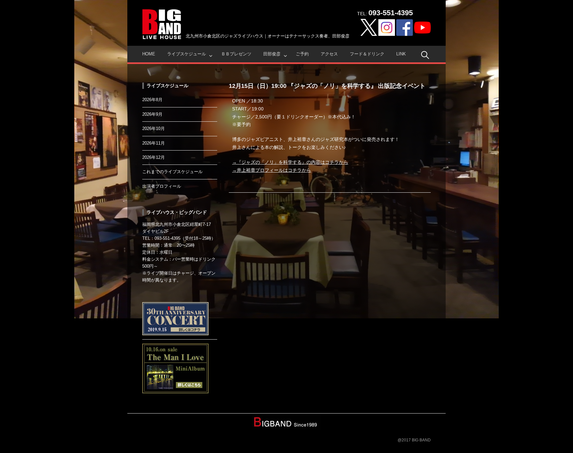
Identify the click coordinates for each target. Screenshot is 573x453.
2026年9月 (152, 114)
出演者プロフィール (161, 186)
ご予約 (302, 53)
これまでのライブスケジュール (172, 171)
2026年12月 (153, 157)
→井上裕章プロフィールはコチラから (271, 170)
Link (401, 53)
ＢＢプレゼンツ (236, 53)
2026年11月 (153, 143)
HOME (148, 53)
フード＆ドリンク (367, 53)
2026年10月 (153, 128)
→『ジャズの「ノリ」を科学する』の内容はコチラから (290, 162)
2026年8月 (152, 99)
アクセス (329, 53)
